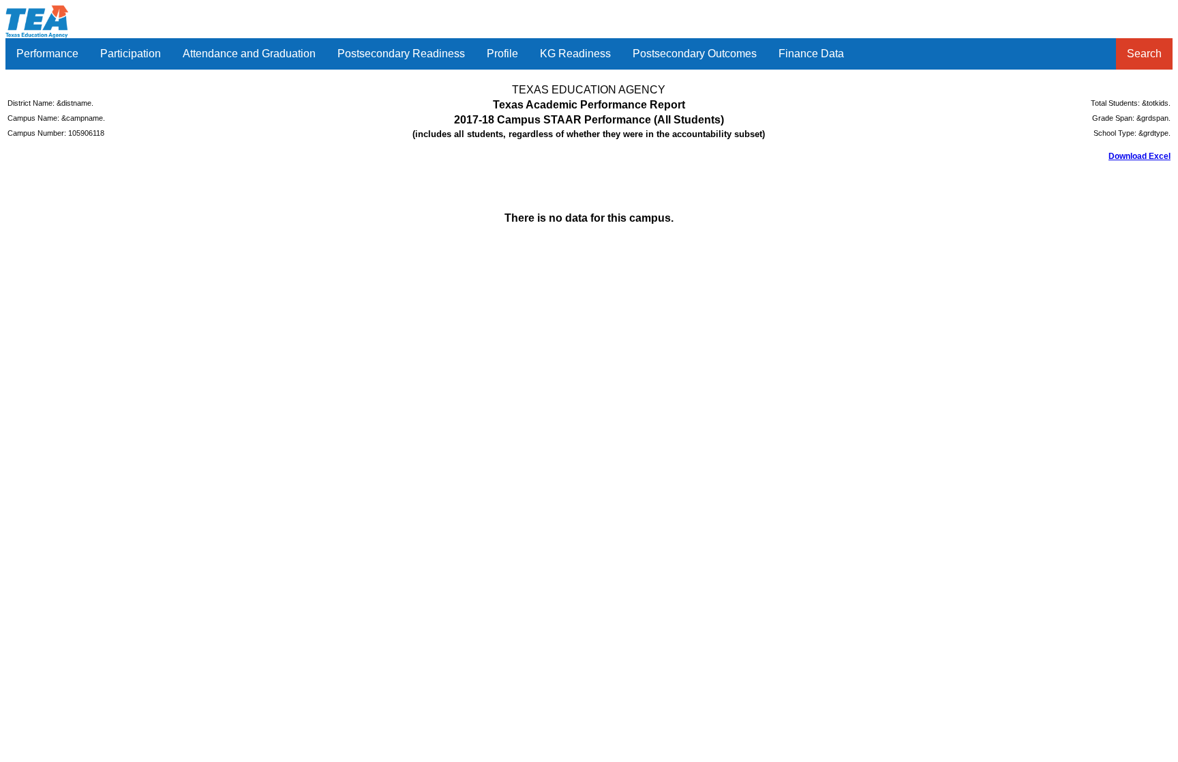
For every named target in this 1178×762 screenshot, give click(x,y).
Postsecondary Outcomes (695, 53)
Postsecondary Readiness (401, 53)
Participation (130, 53)
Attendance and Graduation (249, 53)
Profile (502, 53)
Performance (47, 53)
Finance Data (811, 53)
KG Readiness (575, 53)
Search (1144, 53)
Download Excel (1139, 156)
